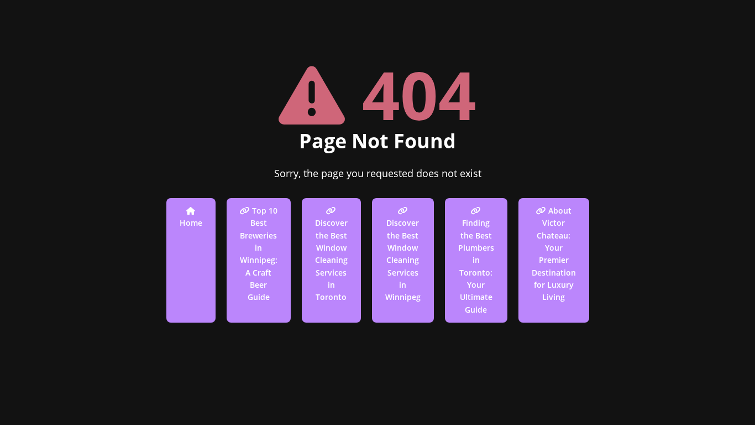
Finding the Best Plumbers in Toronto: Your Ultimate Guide (476, 266)
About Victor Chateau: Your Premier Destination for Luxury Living (554, 254)
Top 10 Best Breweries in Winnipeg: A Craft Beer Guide (258, 254)
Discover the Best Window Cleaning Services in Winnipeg (403, 259)
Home (191, 222)
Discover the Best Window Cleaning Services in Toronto (331, 259)
